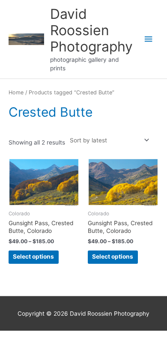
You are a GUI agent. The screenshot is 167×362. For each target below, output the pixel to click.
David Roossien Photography (91, 30)
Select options (33, 256)
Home (16, 92)
